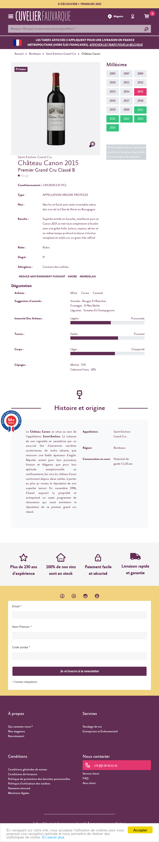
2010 (113, 82)
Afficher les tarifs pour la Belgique (116, 45)
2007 (126, 73)
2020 (126, 109)
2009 (140, 73)
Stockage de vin (92, 726)
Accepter (140, 829)
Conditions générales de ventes (27, 769)
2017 (126, 100)
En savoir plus (53, 837)
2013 (113, 91)
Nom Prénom (21, 626)
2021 (140, 110)
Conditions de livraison (22, 774)
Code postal (20, 647)
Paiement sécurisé (19, 788)
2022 (113, 118)
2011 (126, 82)
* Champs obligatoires (24, 682)
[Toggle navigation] (10, 16)
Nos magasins (16, 731)
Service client (91, 773)
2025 (113, 127)
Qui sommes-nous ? (20, 726)
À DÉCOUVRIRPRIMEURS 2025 (79, 4)
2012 (140, 82)
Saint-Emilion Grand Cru (61, 53)
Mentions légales (18, 793)
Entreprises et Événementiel (100, 731)
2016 (113, 100)
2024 (140, 118)
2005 (113, 73)
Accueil (19, 53)
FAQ (85, 778)
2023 (126, 118)
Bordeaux (35, 53)
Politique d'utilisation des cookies (29, 783)
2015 (140, 91)
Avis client (89, 783)
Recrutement (16, 736)
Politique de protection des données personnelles (39, 779)
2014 (126, 91)
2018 (140, 100)
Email (15, 606)
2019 (113, 109)
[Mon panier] (147, 16)
